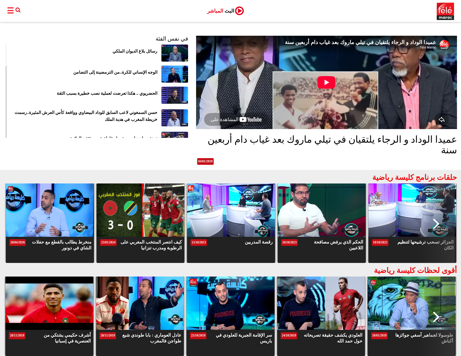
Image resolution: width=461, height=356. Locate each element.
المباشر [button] (220, 11)
